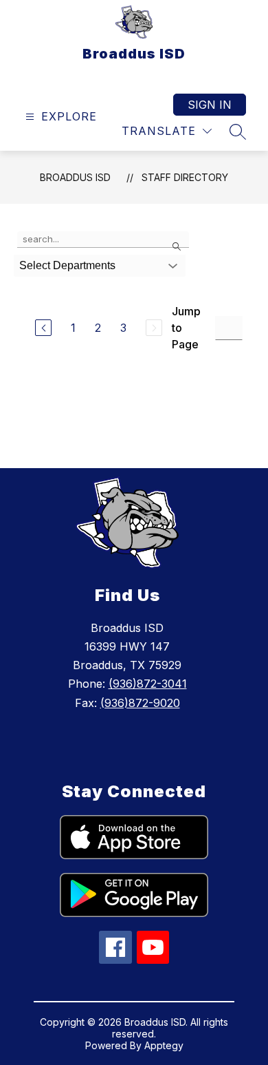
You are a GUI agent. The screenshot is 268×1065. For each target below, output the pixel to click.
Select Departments (67, 265)
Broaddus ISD (75, 177)
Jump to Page (186, 327)
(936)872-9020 (140, 703)
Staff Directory (185, 177)
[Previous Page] (43, 327)
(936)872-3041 (148, 683)
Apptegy (163, 1045)
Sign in (210, 105)
